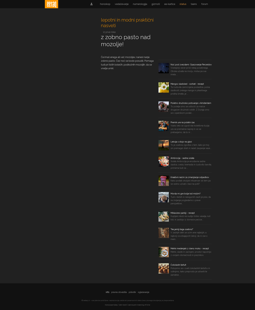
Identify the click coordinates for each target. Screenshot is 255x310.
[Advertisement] (70, 37)
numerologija (140, 4)
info (107, 292)
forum (204, 4)
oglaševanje (143, 292)
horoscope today (111, 305)
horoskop (105, 4)
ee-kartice (169, 4)
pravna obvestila (119, 292)
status (183, 4)
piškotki (132, 292)
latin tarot (123, 305)
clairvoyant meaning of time (139, 305)
